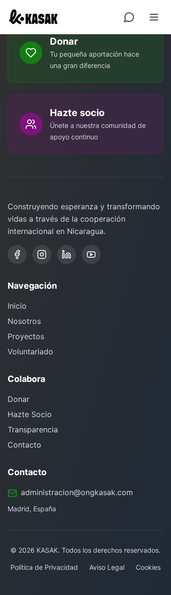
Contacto (24, 444)
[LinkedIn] (66, 254)
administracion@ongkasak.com (77, 492)
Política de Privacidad (44, 567)
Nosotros (24, 321)
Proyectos (26, 336)
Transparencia (33, 429)
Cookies (148, 567)
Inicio (17, 306)
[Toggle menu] (153, 17)
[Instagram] (41, 254)
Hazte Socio (30, 414)
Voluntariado (30, 351)
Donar (18, 399)
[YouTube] (91, 254)
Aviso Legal (106, 567)
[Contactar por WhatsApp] (129, 17)
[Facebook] (17, 254)
